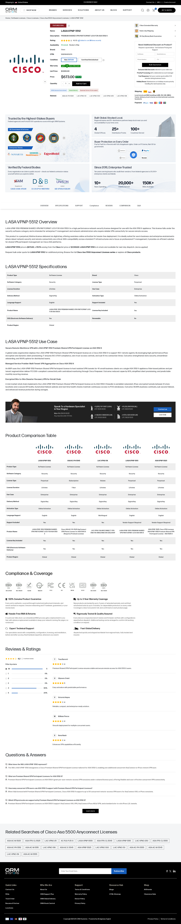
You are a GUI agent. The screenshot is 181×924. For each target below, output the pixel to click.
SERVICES (67, 10)
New (69, 60)
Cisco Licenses (33, 18)
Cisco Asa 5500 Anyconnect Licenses (54, 18)
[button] (69, 26)
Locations (9, 908)
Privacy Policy (80, 903)
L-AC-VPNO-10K (49, 847)
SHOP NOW (31, 10)
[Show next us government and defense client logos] (64, 138)
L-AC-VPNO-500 (102, 847)
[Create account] (148, 10)
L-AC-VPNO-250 (141, 841)
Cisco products (133, 252)
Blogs (111, 889)
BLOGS (114, 10)
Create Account (170, 2)
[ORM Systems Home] (11, 10)
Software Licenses (18, 18)
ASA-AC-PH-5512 (14, 847)
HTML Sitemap (115, 894)
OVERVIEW (44, 206)
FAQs (7, 894)
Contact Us (150, 2)
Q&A (139, 206)
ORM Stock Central (47, 903)
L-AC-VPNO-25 (51, 841)
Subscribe (119, 871)
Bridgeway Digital (104, 919)
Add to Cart (81, 84)
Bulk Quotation (155, 65)
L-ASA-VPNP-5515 (132, 461)
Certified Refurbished (89, 60)
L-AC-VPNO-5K (103, 461)
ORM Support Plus (47, 894)
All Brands (148, 889)
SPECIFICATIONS (61, 206)
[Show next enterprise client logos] (64, 154)
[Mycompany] (174, 871)
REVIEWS (109, 206)
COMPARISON (124, 206)
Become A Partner (12, 903)
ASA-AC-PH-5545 (73, 461)
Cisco (63, 50)
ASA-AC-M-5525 (14, 841)
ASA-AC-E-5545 (66, 847)
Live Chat (162, 415)
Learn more (90, 811)
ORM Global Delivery (48, 899)
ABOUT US (99, 10)
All (9, 669)
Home (7, 18)
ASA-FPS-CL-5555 (160, 841)
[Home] (12, 871)
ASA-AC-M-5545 (155, 847)
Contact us (162, 409)
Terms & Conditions (82, 889)
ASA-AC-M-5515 (32, 847)
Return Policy (80, 899)
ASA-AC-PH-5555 (137, 847)
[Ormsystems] (167, 871)
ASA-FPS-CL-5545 (104, 841)
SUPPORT (127, 10)
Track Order (10, 899)
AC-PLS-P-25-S (67, 841)
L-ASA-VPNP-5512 (37, 252)
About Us (43, 889)
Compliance (94, 206)
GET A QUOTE (167, 10)
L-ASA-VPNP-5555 (85, 841)
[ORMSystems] (170, 871)
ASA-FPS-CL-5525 (32, 841)
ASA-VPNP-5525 (161, 461)
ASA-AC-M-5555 (30, 854)
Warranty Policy (81, 894)
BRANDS (53, 10)
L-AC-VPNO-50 (119, 847)
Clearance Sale (150, 894)
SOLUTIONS (83, 10)
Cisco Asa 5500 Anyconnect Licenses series (96, 252)
